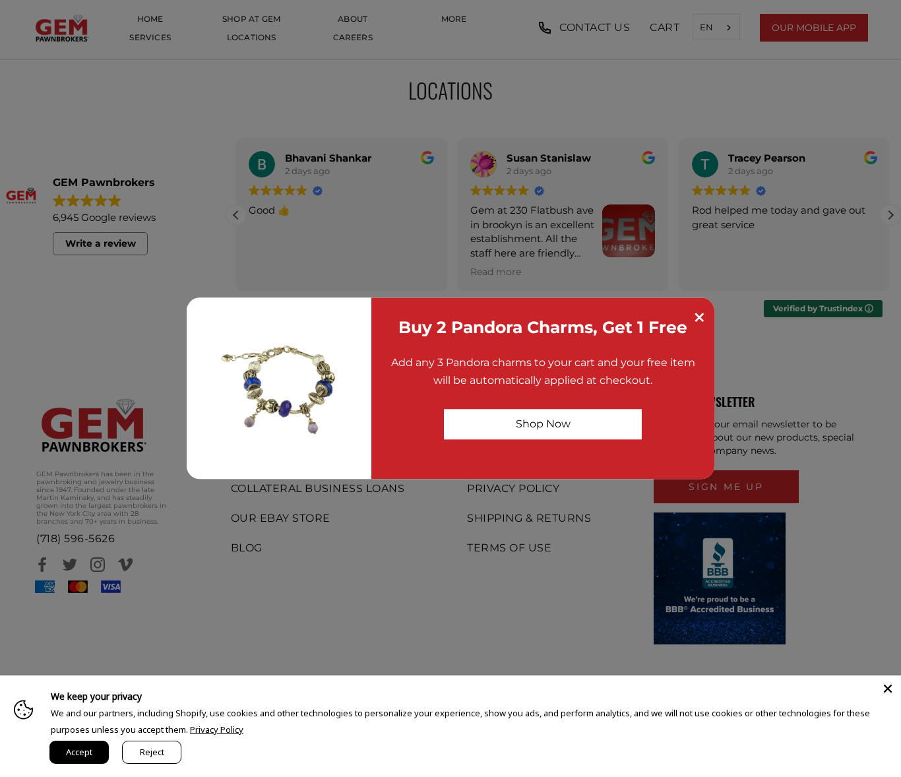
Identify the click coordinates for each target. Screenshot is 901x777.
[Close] (887, 688)
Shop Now (543, 424)
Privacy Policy (216, 729)
